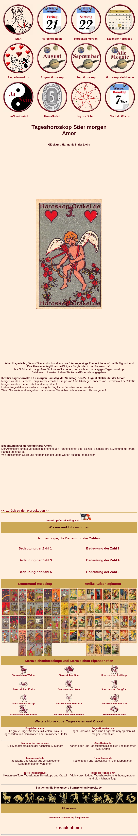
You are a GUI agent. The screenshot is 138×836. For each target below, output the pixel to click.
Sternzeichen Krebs (23, 689)
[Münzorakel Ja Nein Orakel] (52, 111)
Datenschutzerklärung (61, 817)
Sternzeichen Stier (69, 675)
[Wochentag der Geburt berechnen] (86, 111)
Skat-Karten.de (102, 743)
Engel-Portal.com (35, 728)
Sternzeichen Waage (23, 703)
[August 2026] (52, 72)
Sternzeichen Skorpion (69, 703)
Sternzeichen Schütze (114, 703)
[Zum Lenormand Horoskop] (35, 655)
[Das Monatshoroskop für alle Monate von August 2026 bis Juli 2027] (120, 72)
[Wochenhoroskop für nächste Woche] (120, 111)
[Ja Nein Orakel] (18, 111)
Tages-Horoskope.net (103, 772)
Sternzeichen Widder (24, 675)
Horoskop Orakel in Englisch (63, 520)
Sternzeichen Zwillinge (114, 675)
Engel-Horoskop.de (103, 728)
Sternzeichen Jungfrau (114, 689)
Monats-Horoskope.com (35, 743)
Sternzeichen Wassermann (69, 714)
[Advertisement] (69, 172)
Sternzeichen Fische (114, 714)
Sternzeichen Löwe (69, 689)
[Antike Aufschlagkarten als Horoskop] (103, 655)
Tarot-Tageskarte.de (35, 772)
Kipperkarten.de (103, 758)
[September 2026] (86, 72)
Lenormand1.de (35, 758)
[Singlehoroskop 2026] (18, 72)
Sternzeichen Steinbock (23, 714)
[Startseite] (18, 33)
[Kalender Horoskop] (120, 33)
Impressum (82, 817)
